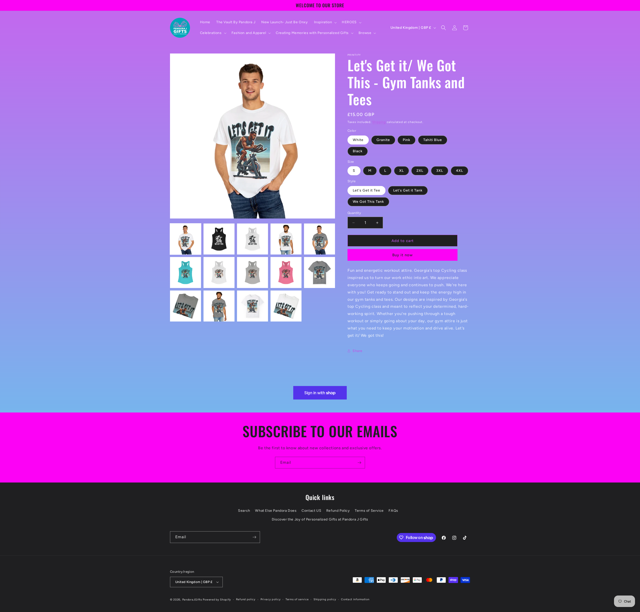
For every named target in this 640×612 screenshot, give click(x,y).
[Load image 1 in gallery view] (185, 239)
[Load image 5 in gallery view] (319, 239)
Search (244, 510)
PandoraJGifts (192, 599)
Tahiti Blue (432, 140)
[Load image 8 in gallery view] (252, 272)
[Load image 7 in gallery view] (219, 272)
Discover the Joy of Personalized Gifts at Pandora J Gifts (320, 519)
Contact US (311, 510)
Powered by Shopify (217, 599)
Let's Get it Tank (407, 190)
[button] (325, 22)
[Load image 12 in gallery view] (219, 306)
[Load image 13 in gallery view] (252, 306)
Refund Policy (338, 510)
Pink (406, 140)
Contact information (355, 599)
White (358, 140)
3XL (439, 170)
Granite (383, 140)
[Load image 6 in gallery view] (185, 272)
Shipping (379, 122)
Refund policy (246, 599)
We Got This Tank (368, 202)
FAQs (393, 510)
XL (401, 170)
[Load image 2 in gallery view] (219, 239)
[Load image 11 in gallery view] (185, 306)
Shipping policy (325, 599)
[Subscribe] (359, 462)
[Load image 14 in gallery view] (286, 306)
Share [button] (357, 351)
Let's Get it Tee (366, 190)
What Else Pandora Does (275, 510)
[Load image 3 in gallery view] (252, 239)
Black (357, 151)
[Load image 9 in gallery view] (286, 272)
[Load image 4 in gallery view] (286, 239)
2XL (419, 170)
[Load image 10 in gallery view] (319, 272)
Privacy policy (270, 599)
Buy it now (402, 255)
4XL (459, 170)
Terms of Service (369, 510)
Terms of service (297, 599)
